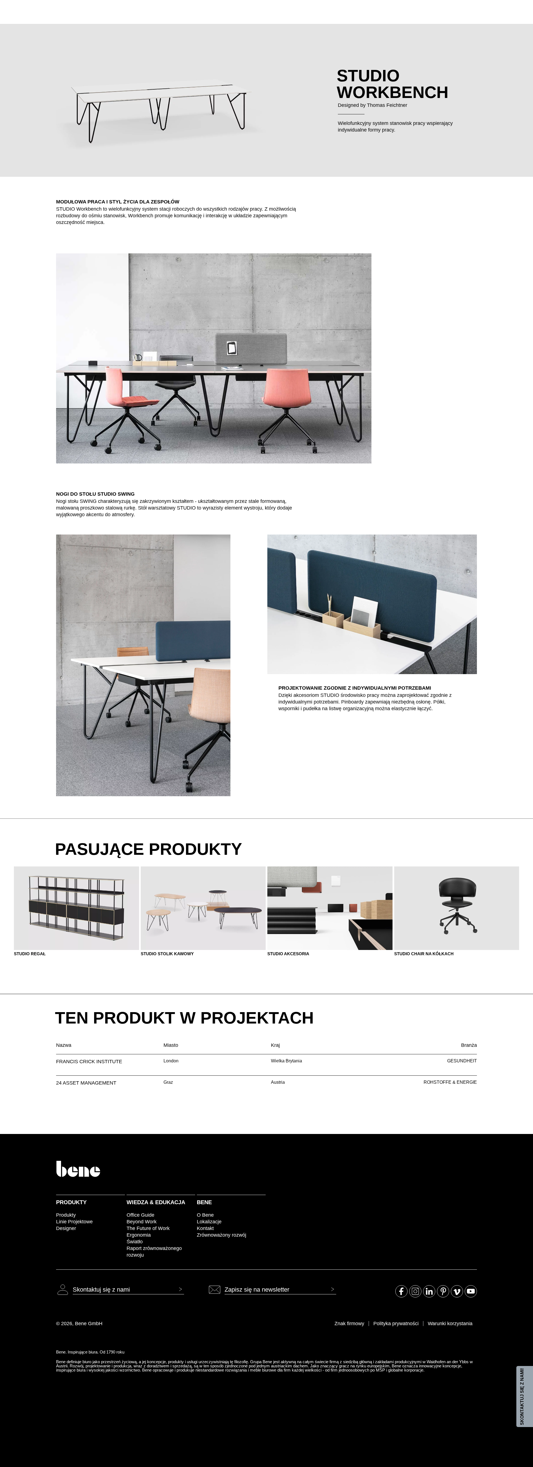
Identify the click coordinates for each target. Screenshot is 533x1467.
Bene (204, 1202)
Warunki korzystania (450, 1323)
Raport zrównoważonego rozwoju (154, 1252)
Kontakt (205, 1228)
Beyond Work (142, 1221)
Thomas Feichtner (387, 105)
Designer (66, 1228)
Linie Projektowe (74, 1221)
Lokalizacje (209, 1221)
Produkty (71, 1202)
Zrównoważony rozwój (221, 1235)
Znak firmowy (349, 1323)
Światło (135, 1241)
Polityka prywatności (396, 1323)
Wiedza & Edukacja (156, 1202)
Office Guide (140, 1215)
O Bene (205, 1215)
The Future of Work (148, 1228)
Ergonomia (139, 1235)
